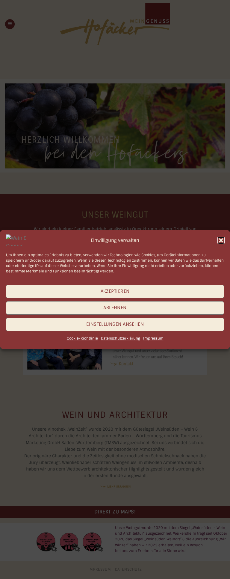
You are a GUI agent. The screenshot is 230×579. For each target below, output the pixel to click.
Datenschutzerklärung (120, 338)
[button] (221, 240)
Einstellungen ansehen (115, 324)
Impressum (153, 338)
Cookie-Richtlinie (82, 338)
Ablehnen (115, 308)
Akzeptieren (115, 291)
